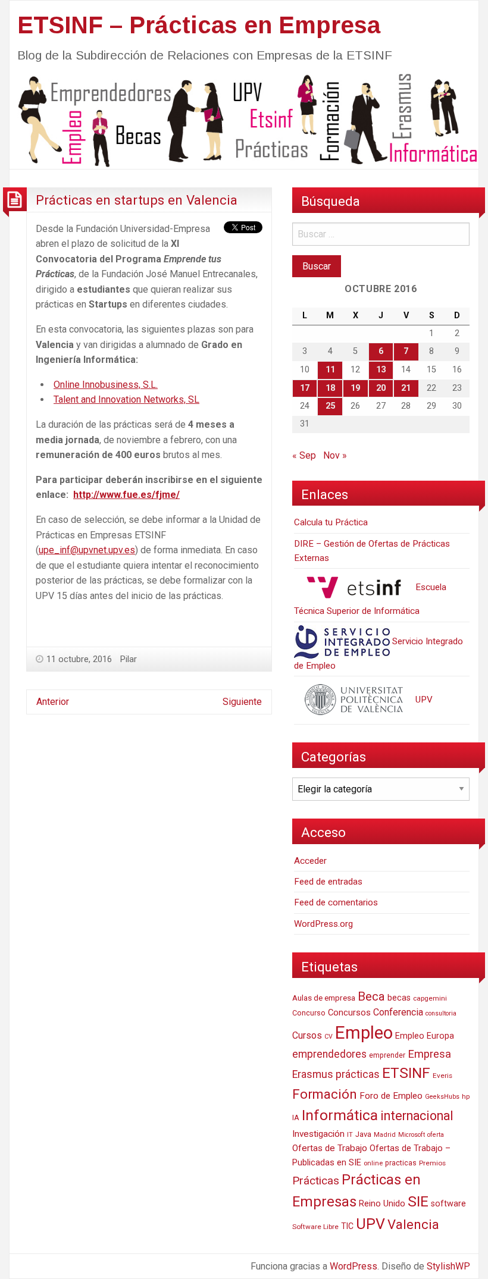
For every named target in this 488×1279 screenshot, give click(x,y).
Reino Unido (382, 1203)
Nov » (335, 455)
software (448, 1204)
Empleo (364, 1033)
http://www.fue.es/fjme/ (126, 494)
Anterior (52, 701)
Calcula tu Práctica (331, 522)
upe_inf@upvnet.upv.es (87, 550)
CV (328, 1036)
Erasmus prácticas (336, 1074)
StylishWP (448, 1266)
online (373, 1163)
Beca (371, 996)
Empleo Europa (424, 1036)
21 (406, 388)
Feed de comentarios (336, 902)
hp (466, 1096)
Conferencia (398, 1012)
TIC (347, 1226)
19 (355, 388)
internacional (416, 1115)
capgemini (430, 998)
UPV (423, 699)
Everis (442, 1075)
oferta (435, 1135)
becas (399, 998)
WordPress (353, 1266)
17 (304, 388)
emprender (387, 1055)
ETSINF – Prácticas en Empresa (198, 25)
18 (330, 388)
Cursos (307, 1035)
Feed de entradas (328, 881)
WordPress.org (323, 924)
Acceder (310, 860)
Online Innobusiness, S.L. (106, 384)
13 (381, 370)
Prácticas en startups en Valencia (136, 200)
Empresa (429, 1054)
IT (350, 1135)
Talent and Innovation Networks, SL (126, 399)
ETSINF (406, 1072)
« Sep (304, 455)
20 (381, 388)
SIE (418, 1201)
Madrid (385, 1135)
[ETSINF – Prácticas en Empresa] (244, 119)
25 (330, 406)
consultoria (441, 1013)
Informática (340, 1115)
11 (330, 370)
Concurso (309, 1012)
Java (363, 1134)
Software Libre (315, 1226)
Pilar (128, 659)
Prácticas (315, 1180)
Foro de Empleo (391, 1095)
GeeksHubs (442, 1097)
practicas (401, 1163)
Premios (432, 1163)
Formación (324, 1094)
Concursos (349, 1012)
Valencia (413, 1224)
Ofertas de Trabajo (329, 1148)
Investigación (318, 1133)
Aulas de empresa (323, 997)
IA (295, 1117)
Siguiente (242, 701)
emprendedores (329, 1054)
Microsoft (411, 1135)
